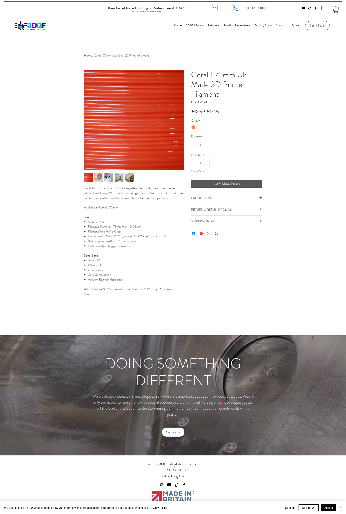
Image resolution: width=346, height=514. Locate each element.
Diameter (197, 136)
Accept (328, 508)
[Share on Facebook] (193, 233)
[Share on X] (216, 233)
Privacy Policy (158, 508)
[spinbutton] (200, 163)
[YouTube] (304, 8)
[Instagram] (161, 484)
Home (88, 55)
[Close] (341, 507)
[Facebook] (184, 484)
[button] (336, 9)
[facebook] (316, 8)
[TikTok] (310, 8)
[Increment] (206, 163)
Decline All (308, 508)
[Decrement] (194, 163)
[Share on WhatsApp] (208, 233)
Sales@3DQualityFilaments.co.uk (173, 464)
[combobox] (226, 145)
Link (86, 294)
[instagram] (322, 8)
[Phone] (235, 8)
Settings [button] (290, 508)
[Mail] (214, 8)
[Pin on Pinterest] (201, 233)
